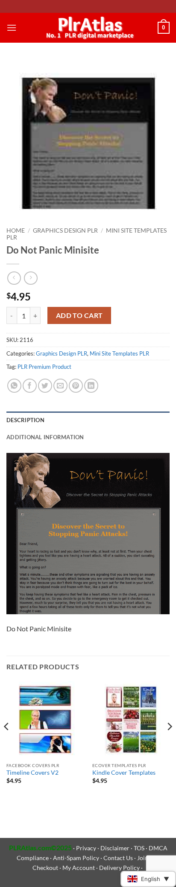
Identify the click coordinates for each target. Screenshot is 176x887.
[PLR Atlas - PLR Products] (88, 28)
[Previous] (7, 743)
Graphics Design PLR (65, 230)
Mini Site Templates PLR (119, 353)
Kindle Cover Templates (123, 772)
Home (15, 230)
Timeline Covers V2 (32, 772)
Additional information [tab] (45, 437)
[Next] (169, 743)
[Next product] (14, 278)
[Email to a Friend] (60, 386)
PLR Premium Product (44, 366)
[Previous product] (30, 278)
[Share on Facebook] (30, 386)
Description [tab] (25, 420)
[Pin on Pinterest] (76, 386)
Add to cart (79, 315)
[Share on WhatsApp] (14, 386)
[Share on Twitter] (45, 386)
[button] (11, 27)
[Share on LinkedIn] (91, 386)
